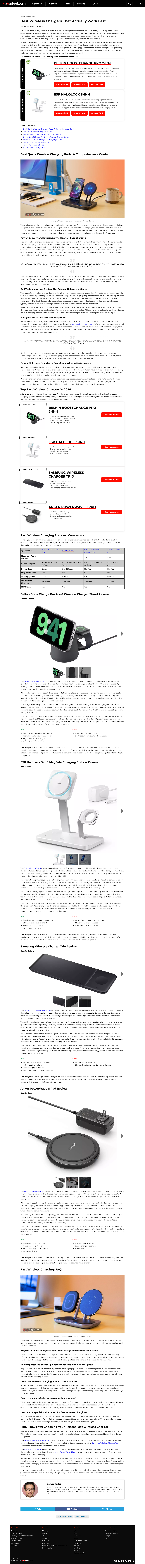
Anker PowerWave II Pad (33, 145)
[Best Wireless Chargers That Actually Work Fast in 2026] (72, 188)
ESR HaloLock (68, 551)
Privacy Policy (16, 1541)
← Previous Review (65, 1516)
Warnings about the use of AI (22, 1536)
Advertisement (16, 1538)
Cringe (107, 1536)
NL (14, 1558)
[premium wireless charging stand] (72, 1304)
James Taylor (28, 26)
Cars (95, 3)
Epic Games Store (80, 1541)
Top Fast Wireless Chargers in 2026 (38, 132)
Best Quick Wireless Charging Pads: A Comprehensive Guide (49, 129)
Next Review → (81, 1516)
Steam (76, 1538)
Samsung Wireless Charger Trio (36, 142)
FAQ (106, 1538)
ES (12, 1558)
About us (14, 1531)
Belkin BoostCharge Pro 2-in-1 (82, 63)
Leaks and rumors (111, 1533)
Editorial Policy (16, 1533)
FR (17, 1558)
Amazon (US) (62, 85)
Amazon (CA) (79, 85)
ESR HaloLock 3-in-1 (72, 94)
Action (76, 1531)
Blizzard (77, 1550)
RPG (75, 1533)
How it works (47, 1548)
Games (53, 3)
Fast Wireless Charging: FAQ (35, 148)
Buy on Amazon (111, 415)
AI (43, 1536)
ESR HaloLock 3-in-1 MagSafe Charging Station (43, 140)
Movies (81, 3)
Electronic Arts (79, 1553)
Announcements (111, 1531)
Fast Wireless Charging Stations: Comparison (42, 134)
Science (45, 1538)
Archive (14, 1545)
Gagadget (14, 3)
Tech (67, 3)
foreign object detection (82, 324)
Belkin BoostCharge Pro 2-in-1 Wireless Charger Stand (46, 137)
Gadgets (37, 3)
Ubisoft (76, 1545)
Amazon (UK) (97, 85)
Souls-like (77, 1536)
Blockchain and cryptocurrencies (54, 1545)
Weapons (45, 1541)
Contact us (15, 1543)
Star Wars (77, 1543)
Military (45, 1531)
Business (45, 1543)
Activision (77, 1548)
